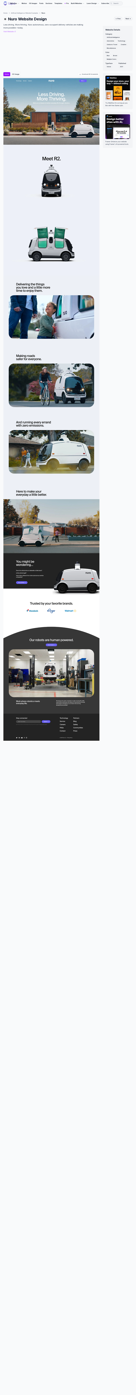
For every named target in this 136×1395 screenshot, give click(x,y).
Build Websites (76, 3)
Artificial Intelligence (113, 37)
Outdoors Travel (112, 44)
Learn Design (92, 3)
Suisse (109, 66)
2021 (121, 66)
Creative (123, 44)
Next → (128, 19)
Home (5, 13)
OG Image (15, 74)
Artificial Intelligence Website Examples (24, 13)
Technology (121, 41)
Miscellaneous (111, 48)
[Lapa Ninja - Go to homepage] (9, 3)
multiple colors (111, 59)
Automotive (110, 41)
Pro (67, 3)
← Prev (118, 19)
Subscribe (105, 3)
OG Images (33, 3)
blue (108, 55)
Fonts (41, 3)
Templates (58, 3)
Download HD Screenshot (90, 74)
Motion (24, 3)
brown (115, 55)
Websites (13, 3)
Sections (49, 3)
